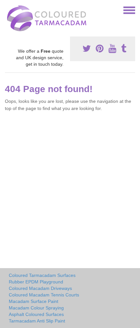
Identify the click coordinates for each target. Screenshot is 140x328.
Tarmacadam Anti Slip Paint (37, 320)
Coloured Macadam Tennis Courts (44, 294)
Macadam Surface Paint (33, 301)
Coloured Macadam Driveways (40, 288)
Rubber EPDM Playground (36, 281)
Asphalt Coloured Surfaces (36, 314)
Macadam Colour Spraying (36, 307)
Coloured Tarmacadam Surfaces (42, 275)
